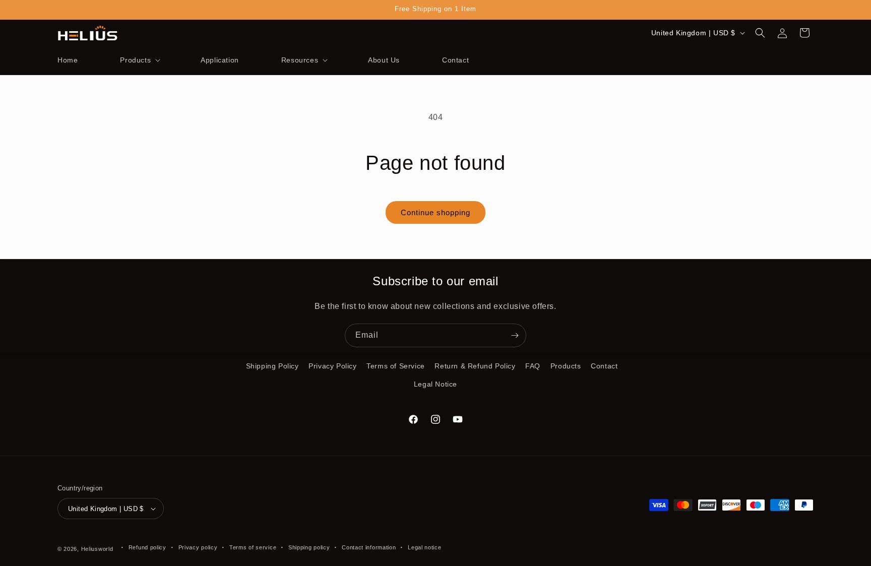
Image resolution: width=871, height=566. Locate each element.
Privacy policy (198, 547)
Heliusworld (97, 549)
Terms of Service (395, 366)
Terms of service (252, 547)
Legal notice (424, 547)
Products (565, 366)
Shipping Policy (272, 366)
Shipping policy (309, 547)
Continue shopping (435, 212)
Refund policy (147, 547)
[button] (139, 60)
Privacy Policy (332, 366)
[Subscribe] (515, 335)
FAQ (532, 366)
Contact (604, 366)
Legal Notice (435, 384)
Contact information (369, 547)
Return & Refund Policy (474, 366)
